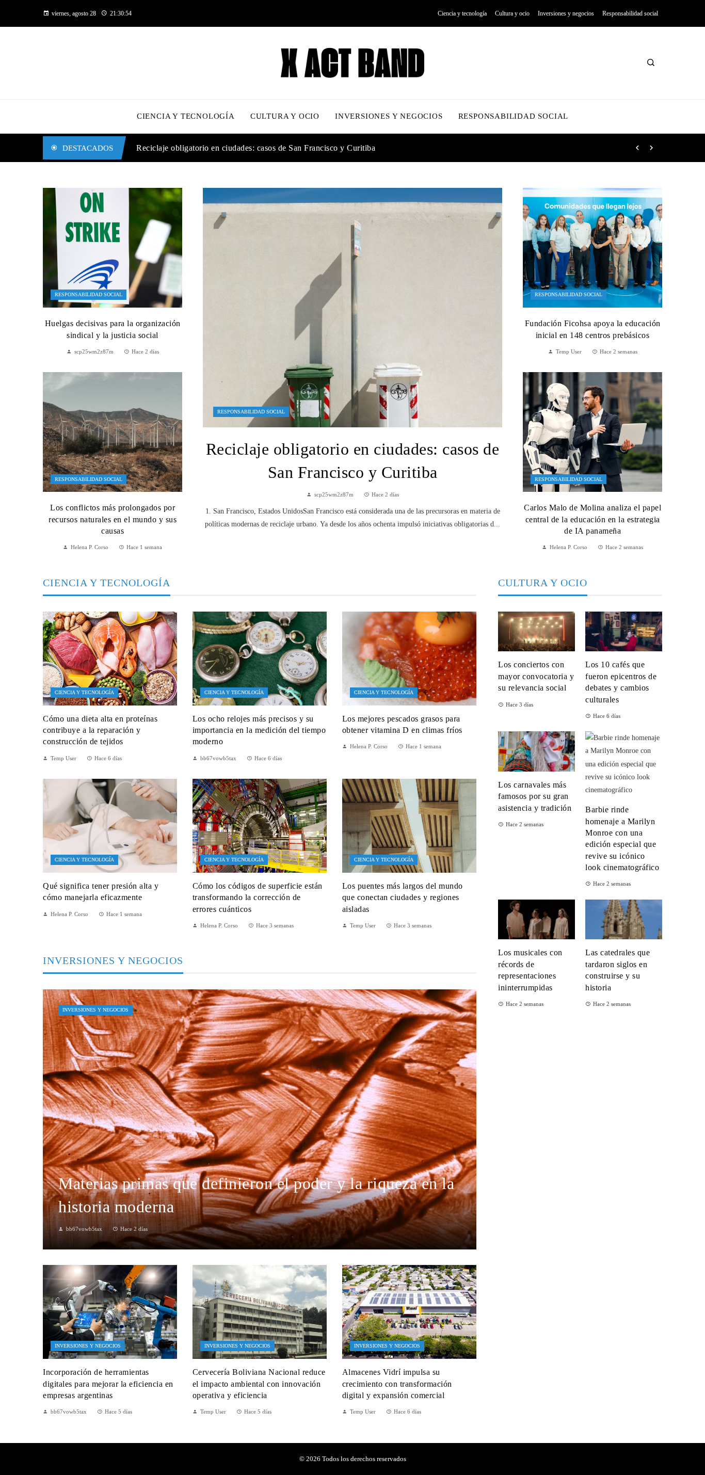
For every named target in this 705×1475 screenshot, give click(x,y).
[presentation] (637, 148)
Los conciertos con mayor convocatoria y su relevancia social (536, 676)
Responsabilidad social (251, 411)
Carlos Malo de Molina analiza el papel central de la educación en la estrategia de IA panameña (592, 519)
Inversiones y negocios (95, 1010)
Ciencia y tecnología (84, 692)
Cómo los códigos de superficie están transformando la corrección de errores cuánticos (258, 897)
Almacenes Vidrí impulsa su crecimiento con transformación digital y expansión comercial (397, 1384)
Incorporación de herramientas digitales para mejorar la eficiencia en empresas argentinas (108, 1384)
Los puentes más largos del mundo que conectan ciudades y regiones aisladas (402, 897)
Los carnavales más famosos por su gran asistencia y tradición (534, 796)
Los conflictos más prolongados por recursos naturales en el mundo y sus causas (113, 519)
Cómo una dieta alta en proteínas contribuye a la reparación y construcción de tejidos (100, 730)
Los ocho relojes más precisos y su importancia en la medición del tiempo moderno (259, 730)
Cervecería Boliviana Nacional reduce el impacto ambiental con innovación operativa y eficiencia (259, 1384)
